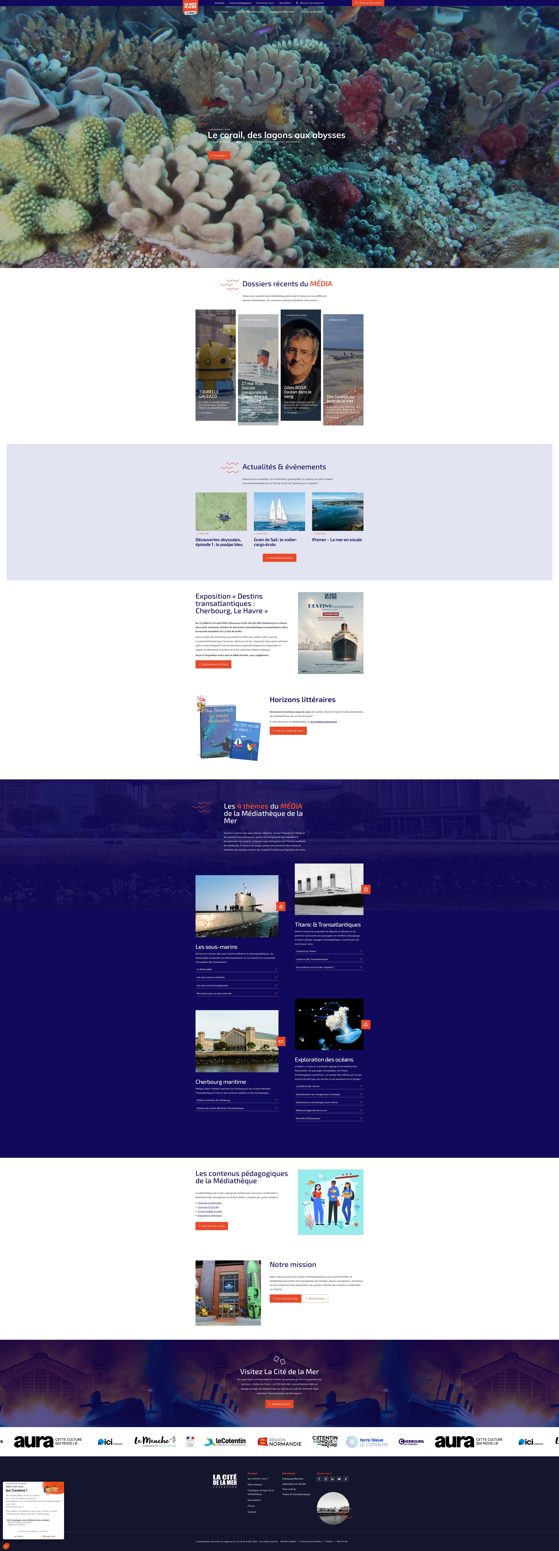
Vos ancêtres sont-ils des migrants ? (315, 967)
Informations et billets (215, 664)
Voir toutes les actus (281, 557)
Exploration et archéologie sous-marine (317, 1102)
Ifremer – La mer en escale (337, 539)
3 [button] (362, 142)
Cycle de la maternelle (210, 1202)
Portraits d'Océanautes (308, 1118)
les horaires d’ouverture (324, 721)
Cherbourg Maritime (292, 1478)
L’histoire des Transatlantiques (312, 959)
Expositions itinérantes (210, 1215)
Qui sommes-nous (287, 1298)
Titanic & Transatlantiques (296, 1494)
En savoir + (220, 155)
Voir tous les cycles (213, 1226)
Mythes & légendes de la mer (311, 1110)
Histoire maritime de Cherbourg (213, 1100)
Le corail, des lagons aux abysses (276, 134)
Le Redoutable (204, 969)
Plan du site (342, 1541)
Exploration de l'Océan (294, 1483)
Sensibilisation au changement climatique (318, 1094)
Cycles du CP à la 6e (208, 1207)
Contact (252, 1511)
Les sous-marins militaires (211, 977)
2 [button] (362, 133)
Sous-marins (289, 1489)
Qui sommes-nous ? (258, 1478)
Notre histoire (316, 1298)
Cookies (329, 1541)
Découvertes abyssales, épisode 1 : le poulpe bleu (219, 542)
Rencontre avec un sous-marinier (214, 993)
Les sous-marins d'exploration (213, 985)
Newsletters (254, 1500)
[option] (279, 137)
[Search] (332, 11)
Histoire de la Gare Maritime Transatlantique (220, 1108)
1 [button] (362, 123)
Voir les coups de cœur (290, 730)
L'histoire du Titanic (306, 951)
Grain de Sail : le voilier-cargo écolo (275, 542)
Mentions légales (288, 1541)
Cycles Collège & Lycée (210, 1211)
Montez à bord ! (281, 1404)
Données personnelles (310, 1541)
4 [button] (362, 151)
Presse (251, 1505)
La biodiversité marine (307, 1086)
